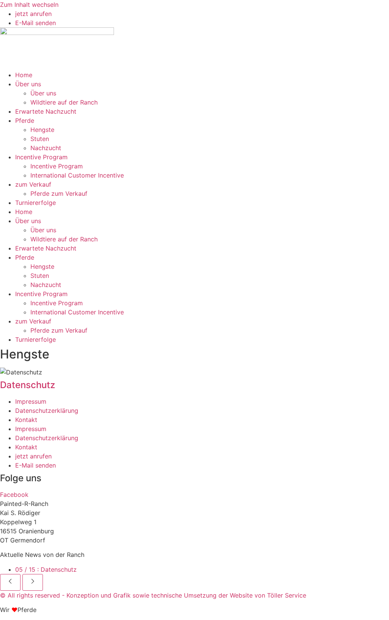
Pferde (24, 120)
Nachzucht (45, 148)
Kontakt (26, 419)
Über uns (28, 84)
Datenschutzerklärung (46, 410)
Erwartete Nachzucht (45, 111)
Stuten (39, 139)
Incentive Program (41, 157)
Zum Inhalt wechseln (29, 4)
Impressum (30, 401)
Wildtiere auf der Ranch (64, 102)
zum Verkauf (33, 184)
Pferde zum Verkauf (58, 193)
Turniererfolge (35, 202)
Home (23, 75)
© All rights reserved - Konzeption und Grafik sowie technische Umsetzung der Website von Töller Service (153, 595)
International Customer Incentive (77, 175)
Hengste (42, 129)
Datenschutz (46, 569)
